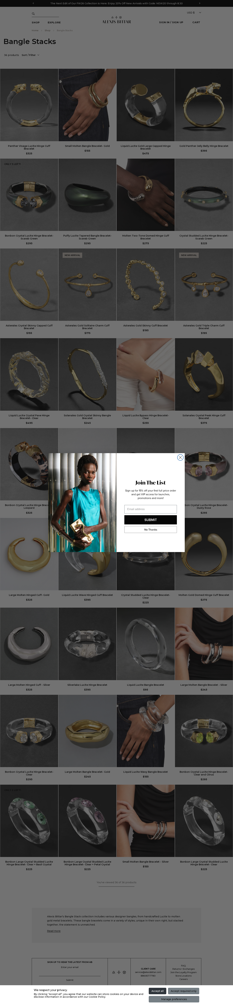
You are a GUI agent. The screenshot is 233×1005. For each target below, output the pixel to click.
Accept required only (183, 991)
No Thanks (150, 529)
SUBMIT (150, 519)
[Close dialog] (180, 457)
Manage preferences (174, 999)
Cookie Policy (97, 996)
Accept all (157, 991)
